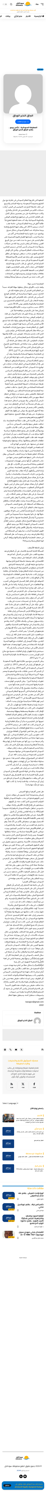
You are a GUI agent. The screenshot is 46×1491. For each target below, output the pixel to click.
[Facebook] (34, 1085)
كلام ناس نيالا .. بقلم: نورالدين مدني (31, 1206)
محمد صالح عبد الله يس (38, 1238)
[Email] (15, 1050)
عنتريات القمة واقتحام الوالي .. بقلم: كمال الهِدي (31, 1156)
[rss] (11, 1085)
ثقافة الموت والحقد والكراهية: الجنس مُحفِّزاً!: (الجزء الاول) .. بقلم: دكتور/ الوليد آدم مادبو (32, 1219)
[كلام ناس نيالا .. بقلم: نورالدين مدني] (8, 1207)
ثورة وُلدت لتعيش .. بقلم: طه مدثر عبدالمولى (31, 1194)
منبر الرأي (40, 69)
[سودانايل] (24, 4)
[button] (7, 1485)
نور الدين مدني (40, 1210)
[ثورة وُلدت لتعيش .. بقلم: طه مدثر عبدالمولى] (8, 1195)
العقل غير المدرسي (39, 1140)
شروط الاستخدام (21, 1486)
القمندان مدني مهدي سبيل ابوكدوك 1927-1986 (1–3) (31, 1233)
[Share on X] (21, 1050)
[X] (23, 1085)
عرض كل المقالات (21, 122)
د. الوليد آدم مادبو (39, 1227)
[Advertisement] (23, 43)
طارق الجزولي (40, 1199)
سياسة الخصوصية (36, 1486)
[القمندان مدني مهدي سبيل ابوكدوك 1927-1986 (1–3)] (8, 1234)
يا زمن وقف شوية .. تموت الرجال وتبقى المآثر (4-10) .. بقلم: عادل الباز (30, 1170)
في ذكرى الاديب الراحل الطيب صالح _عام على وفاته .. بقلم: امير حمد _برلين (30, 1133)
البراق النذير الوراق (24, 1020)
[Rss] (21, 1476)
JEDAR (19, 1470)
